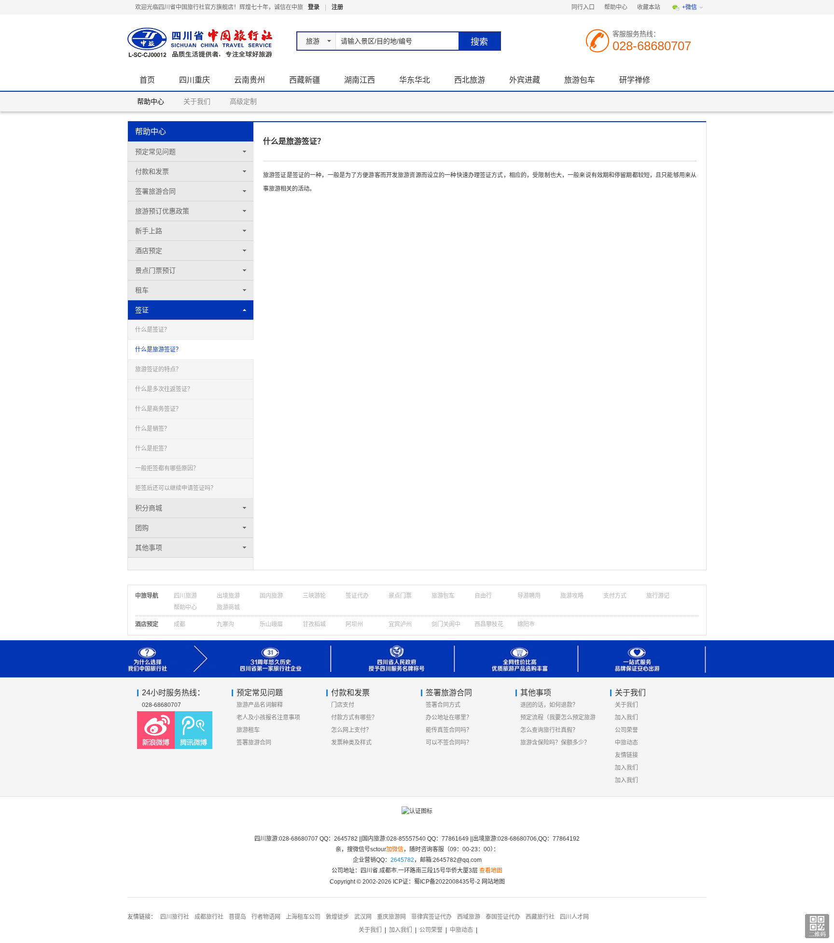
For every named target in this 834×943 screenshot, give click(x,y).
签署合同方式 (443, 705)
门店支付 (342, 705)
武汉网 (363, 917)
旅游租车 (248, 730)
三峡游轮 (314, 595)
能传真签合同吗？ (449, 730)
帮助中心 (615, 7)
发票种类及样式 (351, 742)
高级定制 (243, 101)
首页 (147, 80)
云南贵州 (249, 80)
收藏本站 (648, 7)
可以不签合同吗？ (449, 742)
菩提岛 (237, 917)
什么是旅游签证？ (158, 349)
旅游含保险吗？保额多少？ (555, 742)
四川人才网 (574, 917)
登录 (314, 7)
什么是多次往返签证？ (164, 389)
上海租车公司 (303, 917)
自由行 (483, 595)
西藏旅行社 (540, 917)
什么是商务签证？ (158, 409)
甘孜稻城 (314, 624)
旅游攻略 (572, 595)
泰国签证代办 (503, 917)
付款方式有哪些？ (354, 717)
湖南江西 (359, 80)
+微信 (689, 7)
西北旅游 (469, 80)
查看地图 (490, 870)
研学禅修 (634, 80)
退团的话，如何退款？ (549, 705)
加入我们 (626, 717)
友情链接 (626, 755)
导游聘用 (529, 595)
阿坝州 (354, 624)
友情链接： (141, 917)
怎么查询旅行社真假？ (549, 730)
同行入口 (583, 7)
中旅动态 (626, 742)
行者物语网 (265, 917)
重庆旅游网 (391, 917)
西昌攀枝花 (488, 624)
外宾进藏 (524, 80)
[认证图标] (417, 815)
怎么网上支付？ (351, 730)
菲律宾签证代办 (431, 917)
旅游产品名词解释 (259, 705)
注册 (337, 7)
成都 (179, 624)
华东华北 (414, 80)
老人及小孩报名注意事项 (268, 717)
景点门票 (400, 595)
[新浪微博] (156, 730)
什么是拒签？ (152, 448)
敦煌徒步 (337, 917)
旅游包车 (579, 80)
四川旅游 (185, 595)
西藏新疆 (304, 80)
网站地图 (493, 881)
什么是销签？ (152, 428)
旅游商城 (228, 607)
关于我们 (196, 101)
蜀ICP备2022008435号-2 (447, 881)
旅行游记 (657, 595)
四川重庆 (194, 80)
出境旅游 (228, 595)
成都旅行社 (209, 917)
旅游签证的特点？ (158, 369)
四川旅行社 (174, 917)
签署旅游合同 (253, 742)
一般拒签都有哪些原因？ (167, 468)
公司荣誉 (626, 730)
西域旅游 (468, 917)
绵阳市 (526, 624)
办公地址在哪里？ (449, 717)
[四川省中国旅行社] (197, 42)
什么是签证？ (152, 329)
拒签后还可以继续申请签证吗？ (175, 488)
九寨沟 (225, 624)
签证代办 (357, 595)
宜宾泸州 (400, 624)
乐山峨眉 (271, 624)
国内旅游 (271, 595)
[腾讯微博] (193, 730)
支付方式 (614, 595)
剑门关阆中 (445, 624)
